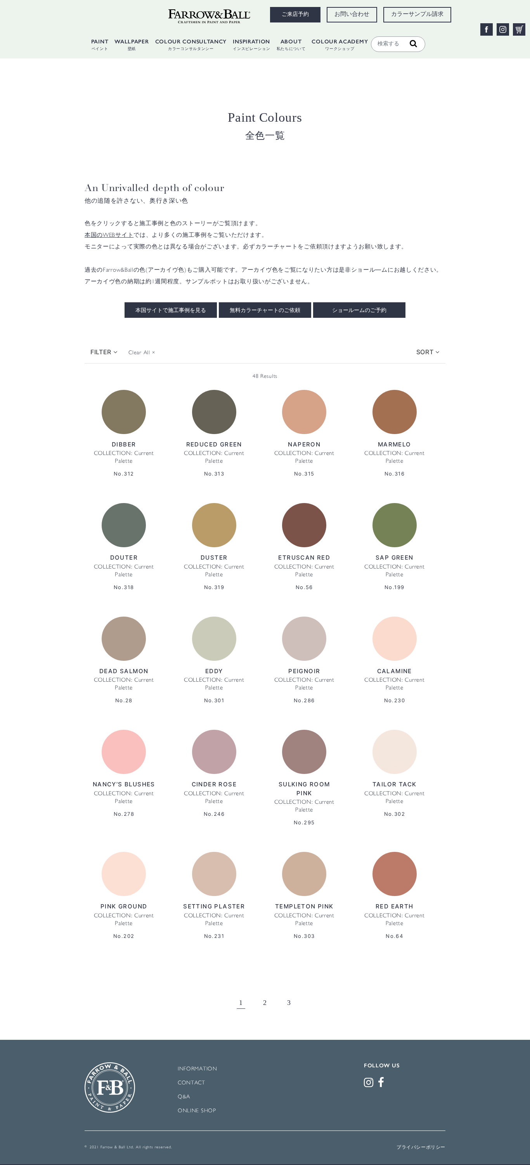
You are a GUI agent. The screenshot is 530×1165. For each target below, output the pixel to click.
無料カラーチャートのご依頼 (265, 310)
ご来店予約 (295, 14)
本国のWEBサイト (109, 235)
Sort (426, 352)
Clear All (142, 352)
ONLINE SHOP (197, 1110)
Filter (101, 352)
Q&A (184, 1097)
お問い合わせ (351, 14)
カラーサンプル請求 (417, 14)
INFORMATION (197, 1069)
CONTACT (191, 1083)
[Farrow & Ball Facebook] (382, 1084)
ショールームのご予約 (359, 310)
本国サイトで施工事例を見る (170, 310)
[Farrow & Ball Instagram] (370, 1084)
